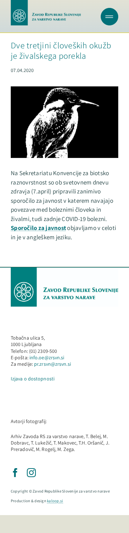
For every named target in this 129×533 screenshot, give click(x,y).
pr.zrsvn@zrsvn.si (52, 364)
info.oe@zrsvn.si (46, 357)
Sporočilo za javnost (38, 228)
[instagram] (31, 472)
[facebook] (15, 472)
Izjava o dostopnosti (32, 378)
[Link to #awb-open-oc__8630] (109, 16)
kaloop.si (55, 500)
